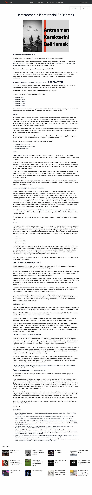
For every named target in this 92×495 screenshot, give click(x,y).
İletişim (52, 2)
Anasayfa (32, 2)
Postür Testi (40, 2)
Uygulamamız (59, 2)
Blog (47, 2)
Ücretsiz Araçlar (84, 2)
